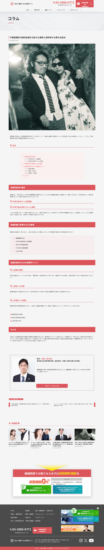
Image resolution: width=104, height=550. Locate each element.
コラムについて (61, 10)
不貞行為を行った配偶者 (34, 159)
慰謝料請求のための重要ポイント (35, 166)
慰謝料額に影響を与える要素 (33, 164)
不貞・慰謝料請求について (16, 399)
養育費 (27, 511)
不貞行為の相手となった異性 (35, 161)
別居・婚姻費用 (40, 511)
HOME (27, 10)
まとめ (27, 176)
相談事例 (37, 521)
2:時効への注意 (32, 171)
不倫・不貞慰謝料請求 (17, 521)
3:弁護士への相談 (32, 173)
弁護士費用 (13, 517)
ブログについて (74, 10)
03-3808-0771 (64, 2)
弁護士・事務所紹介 (16, 514)
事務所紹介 (37, 10)
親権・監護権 (29, 514)
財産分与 (28, 517)
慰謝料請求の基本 (30, 157)
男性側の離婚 (29, 521)
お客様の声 (49, 511)
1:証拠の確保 (31, 169)
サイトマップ (50, 514)
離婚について (48, 10)
